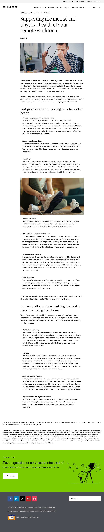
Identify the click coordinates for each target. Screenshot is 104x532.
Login (94, 7)
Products (37, 7)
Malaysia (74, 499)
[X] (22, 498)
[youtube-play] (28, 498)
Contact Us (97, 1)
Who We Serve (48, 7)
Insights (66, 7)
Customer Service (77, 7)
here (20, 517)
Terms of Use (37, 507)
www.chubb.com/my (67, 439)
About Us (65, 1)
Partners (59, 7)
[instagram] (34, 498)
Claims (88, 7)
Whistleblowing (51, 507)
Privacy (44, 507)
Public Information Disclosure (25, 507)
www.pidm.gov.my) (35, 424)
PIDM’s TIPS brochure (83, 422)
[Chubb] (10, 7)
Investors (89, 1)
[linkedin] (16, 498)
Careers (72, 1)
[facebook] (10, 498)
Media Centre (80, 1)
